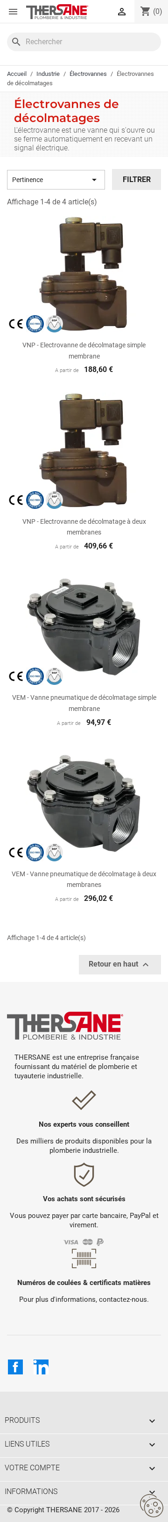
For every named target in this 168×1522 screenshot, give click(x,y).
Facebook (15, 1367)
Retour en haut (120, 964)
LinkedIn (41, 1367)
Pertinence (56, 179)
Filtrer (137, 179)
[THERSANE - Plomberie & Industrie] (57, 11)
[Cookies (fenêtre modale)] (151, 1506)
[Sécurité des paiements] (84, 1241)
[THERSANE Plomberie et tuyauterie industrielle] (65, 1025)
